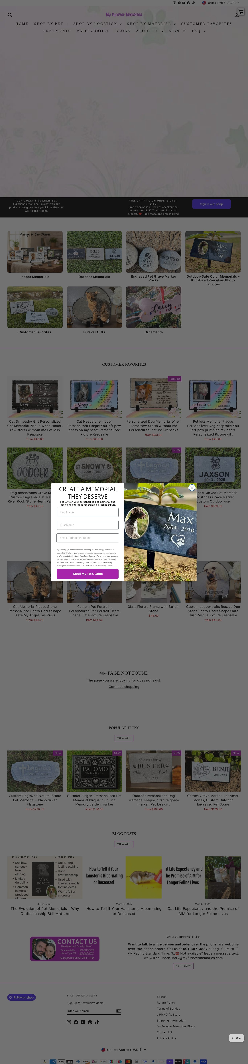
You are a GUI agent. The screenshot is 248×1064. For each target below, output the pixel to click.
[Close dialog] (192, 488)
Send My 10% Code (88, 574)
